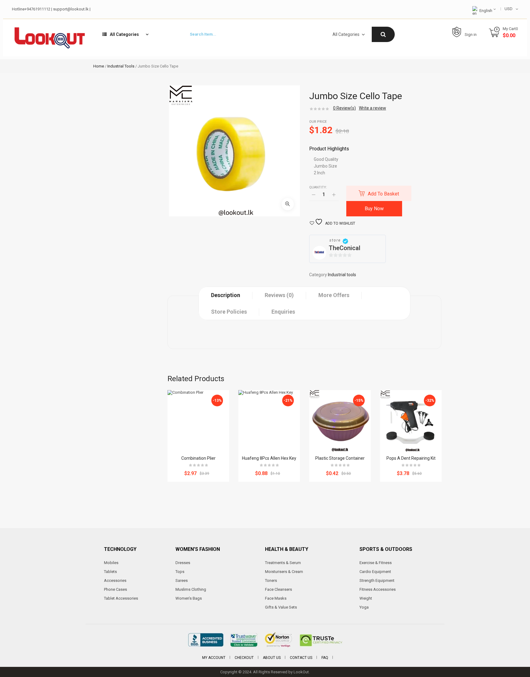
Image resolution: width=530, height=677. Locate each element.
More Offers (333, 295)
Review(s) (344, 108)
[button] (288, 204)
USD (509, 8)
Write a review (372, 108)
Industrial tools (120, 66)
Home (98, 66)
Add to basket (383, 194)
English (485, 10)
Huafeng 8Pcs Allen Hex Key (269, 458)
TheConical (344, 248)
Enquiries (283, 311)
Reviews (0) (279, 295)
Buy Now (374, 208)
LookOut (301, 672)
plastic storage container (340, 458)
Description (225, 295)
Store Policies (229, 311)
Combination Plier (198, 458)
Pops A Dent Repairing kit (411, 458)
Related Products (195, 378)
